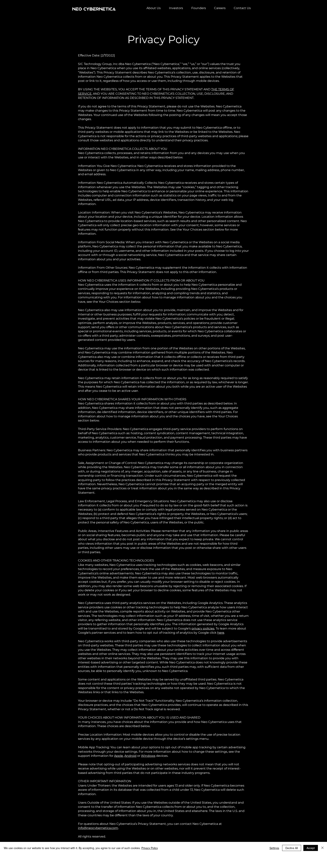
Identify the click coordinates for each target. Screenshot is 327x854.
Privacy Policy (149, 848)
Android (130, 756)
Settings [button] (274, 848)
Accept (311, 848)
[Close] (322, 848)
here (220, 632)
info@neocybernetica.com (98, 828)
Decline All (291, 848)
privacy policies (203, 628)
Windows (148, 756)
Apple (118, 756)
